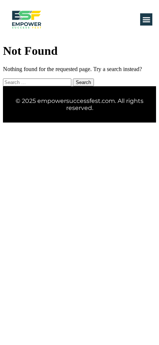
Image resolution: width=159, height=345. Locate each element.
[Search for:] (38, 82)
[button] (146, 19)
